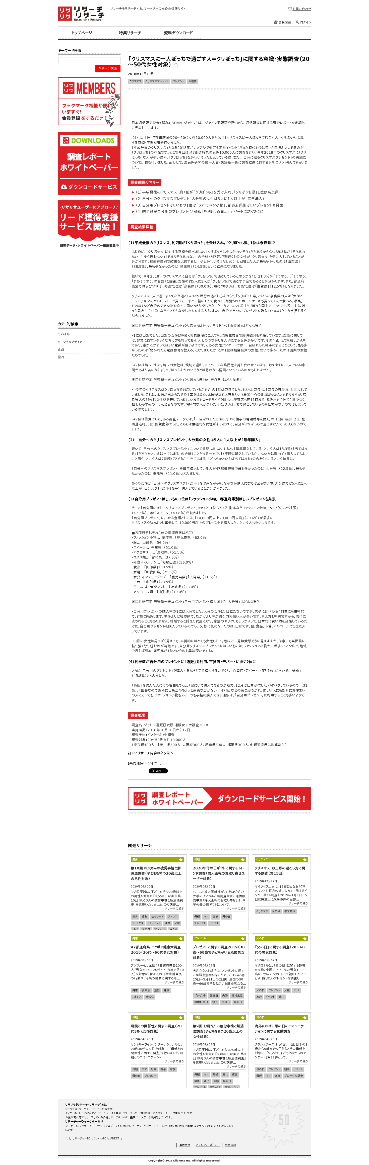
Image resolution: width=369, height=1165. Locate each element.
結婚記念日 (201, 1002)
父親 (177, 923)
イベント (214, 923)
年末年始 (289, 911)
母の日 (226, 916)
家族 (215, 916)
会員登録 (284, 22)
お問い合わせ (301, 9)
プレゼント (178, 81)
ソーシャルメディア (70, 342)
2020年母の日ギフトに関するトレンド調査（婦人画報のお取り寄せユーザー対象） (219, 873)
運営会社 (184, 1145)
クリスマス (135, 81)
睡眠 (166, 990)
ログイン (305, 22)
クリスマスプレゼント (157, 81)
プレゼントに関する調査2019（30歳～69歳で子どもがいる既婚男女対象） (219, 952)
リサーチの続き (174, 909)
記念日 (214, 995)
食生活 (146, 990)
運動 (157, 990)
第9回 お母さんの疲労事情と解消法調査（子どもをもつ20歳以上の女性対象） (218, 1031)
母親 (197, 916)
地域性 (192, 81)
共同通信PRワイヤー (144, 763)
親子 (215, 1002)
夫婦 (225, 995)
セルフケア (157, 916)
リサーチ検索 (108, 68)
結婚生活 (237, 995)
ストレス (172, 916)
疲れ (144, 916)
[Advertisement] (219, 49)
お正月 (276, 911)
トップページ (82, 33)
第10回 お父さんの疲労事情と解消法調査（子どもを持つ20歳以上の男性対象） (156, 873)
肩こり (173, 929)
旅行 (61, 357)
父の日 (146, 929)
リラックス (137, 923)
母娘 (153, 1069)
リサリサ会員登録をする (89, 102)
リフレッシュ (154, 923)
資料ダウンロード (178, 33)
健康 (167, 923)
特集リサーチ (130, 33)
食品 (61, 349)
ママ (206, 916)
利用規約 (230, 1145)
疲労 (135, 916)
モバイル (64, 334)
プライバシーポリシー (208, 1145)
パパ (135, 929)
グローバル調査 (293, 1076)
